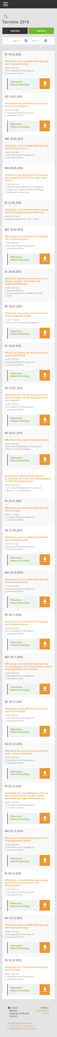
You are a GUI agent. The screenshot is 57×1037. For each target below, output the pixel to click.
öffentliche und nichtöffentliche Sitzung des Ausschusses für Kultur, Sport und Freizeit (26, 177)
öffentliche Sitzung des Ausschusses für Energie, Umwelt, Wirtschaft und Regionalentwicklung (26, 281)
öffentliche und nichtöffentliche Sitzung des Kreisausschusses (26, 62)
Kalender (15, 30)
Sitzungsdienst (42, 1012)
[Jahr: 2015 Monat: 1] (26, 41)
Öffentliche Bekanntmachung (19, 83)
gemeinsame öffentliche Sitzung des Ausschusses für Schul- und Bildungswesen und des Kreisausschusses (28, 478)
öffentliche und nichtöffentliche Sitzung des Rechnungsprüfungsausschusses (26, 211)
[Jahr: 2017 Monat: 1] (45, 41)
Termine (41, 30)
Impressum (29, 1025)
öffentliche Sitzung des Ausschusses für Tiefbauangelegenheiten (26, 314)
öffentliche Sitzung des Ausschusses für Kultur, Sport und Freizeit (26, 752)
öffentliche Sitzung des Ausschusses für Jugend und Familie (26, 354)
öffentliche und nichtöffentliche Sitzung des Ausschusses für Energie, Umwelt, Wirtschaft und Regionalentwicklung (26, 796)
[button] (45, 83)
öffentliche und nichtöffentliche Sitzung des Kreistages (26, 509)
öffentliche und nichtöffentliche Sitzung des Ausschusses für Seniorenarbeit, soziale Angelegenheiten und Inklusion (28, 666)
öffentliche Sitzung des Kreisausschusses (27, 439)
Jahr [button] (15, 40)
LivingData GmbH (29, 1028)
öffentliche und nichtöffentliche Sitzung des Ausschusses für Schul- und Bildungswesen (26, 883)
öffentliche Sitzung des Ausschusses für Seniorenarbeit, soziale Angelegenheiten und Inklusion (26, 397)
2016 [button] (35, 40)
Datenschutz (15, 1025)
